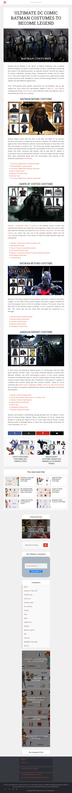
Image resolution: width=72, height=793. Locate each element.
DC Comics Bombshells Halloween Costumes (35, 777)
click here (23, 425)
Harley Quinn (23, 385)
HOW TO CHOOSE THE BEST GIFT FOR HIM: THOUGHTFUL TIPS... (36, 529)
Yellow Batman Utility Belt (20, 402)
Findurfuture (27, 91)
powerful (53, 149)
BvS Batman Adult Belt (18, 255)
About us (24, 759)
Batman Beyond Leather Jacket (21, 317)
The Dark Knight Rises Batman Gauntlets (25, 169)
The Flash (57, 230)
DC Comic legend (57, 88)
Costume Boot (16, 258)
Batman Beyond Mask (18, 324)
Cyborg (10, 233)
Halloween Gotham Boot (19, 326)
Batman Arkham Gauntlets (20, 410)
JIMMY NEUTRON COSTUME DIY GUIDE (26, 501)
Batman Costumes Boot (19, 173)
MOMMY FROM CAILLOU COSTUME (58, 501)
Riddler (39, 385)
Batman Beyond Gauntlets (20, 319)
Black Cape (14, 405)
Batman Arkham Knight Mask (21, 395)
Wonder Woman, (40, 230)
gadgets (43, 375)
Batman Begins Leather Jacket (21, 166)
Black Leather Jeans (18, 171)
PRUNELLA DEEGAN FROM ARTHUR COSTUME (27, 479)
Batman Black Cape (17, 246)
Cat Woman (28, 158)
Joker (10, 235)
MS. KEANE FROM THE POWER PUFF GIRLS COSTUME (26, 490)
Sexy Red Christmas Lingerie (29, 768)
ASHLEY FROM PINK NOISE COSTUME (57, 479)
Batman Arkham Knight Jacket (21, 400)
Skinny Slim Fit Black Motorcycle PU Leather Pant (28, 397)
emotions (42, 306)
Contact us (24, 762)
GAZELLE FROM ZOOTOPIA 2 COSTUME (57, 490)
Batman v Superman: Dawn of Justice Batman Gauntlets (30, 253)
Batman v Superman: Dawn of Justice (22, 226)
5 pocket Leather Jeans (19, 321)
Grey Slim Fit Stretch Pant (19, 250)
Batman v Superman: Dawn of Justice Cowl (25, 243)
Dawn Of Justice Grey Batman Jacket (23, 248)
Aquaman (49, 230)
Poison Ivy (46, 385)
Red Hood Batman (57, 385)
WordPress (57, 790)
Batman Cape (15, 176)
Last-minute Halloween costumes (31, 774)
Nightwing (32, 385)
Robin (10, 76)
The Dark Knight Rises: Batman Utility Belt (25, 178)
